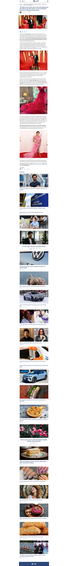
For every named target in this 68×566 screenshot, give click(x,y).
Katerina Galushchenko (25, 11)
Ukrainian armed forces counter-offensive (35, 4)
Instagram (41, 72)
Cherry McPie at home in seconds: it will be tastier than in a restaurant (31, 536)
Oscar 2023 (22, 167)
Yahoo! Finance (39, 47)
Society (20, 209)
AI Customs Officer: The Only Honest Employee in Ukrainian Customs (32, 208)
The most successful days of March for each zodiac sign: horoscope (31, 499)
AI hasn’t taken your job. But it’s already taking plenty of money (31, 212)
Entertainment (21, 344)
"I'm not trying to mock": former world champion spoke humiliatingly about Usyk (33, 324)
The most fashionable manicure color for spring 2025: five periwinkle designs (32, 481)
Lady (20, 482)
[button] (33, 22)
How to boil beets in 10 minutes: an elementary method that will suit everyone (32, 286)
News (29, 11)
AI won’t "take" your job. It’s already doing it (34, 246)
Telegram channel (38, 163)
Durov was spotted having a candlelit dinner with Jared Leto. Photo (31, 342)
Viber (20, 165)
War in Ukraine (25, 4)
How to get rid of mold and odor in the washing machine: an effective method (32, 361)
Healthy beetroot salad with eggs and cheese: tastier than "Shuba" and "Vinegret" (33, 518)
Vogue (46, 120)
